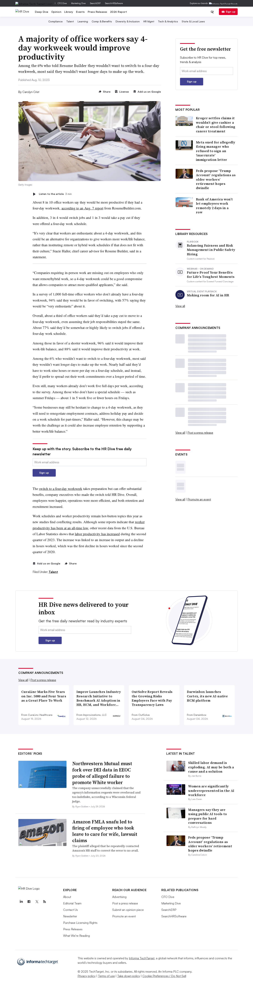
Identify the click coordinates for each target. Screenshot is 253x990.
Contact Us (70, 910)
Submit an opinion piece (128, 910)
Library (68, 11)
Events (80, 11)
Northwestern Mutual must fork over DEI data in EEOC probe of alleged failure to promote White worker (102, 773)
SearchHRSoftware (114, 3)
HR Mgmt (148, 21)
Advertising (119, 897)
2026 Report (118, 11)
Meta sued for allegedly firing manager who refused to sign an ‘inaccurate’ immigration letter (215, 151)
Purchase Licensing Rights (80, 923)
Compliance (55, 21)
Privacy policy (87, 976)
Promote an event (199, 499)
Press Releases (97, 11)
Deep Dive (41, 11)
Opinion (56, 11)
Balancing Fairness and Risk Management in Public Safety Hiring (211, 249)
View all (180, 306)
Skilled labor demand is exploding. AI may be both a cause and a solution (211, 767)
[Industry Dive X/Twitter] (37, 902)
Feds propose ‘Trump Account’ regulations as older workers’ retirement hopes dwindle (216, 179)
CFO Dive (62, 3)
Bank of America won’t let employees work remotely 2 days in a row (214, 205)
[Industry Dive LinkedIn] (21, 902)
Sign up (230, 11)
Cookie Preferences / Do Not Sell (164, 976)
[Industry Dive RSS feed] (44, 902)
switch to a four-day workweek (60, 488)
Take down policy (128, 976)
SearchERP (95, 3)
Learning (83, 21)
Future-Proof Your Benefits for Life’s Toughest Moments (210, 274)
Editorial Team (72, 903)
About (67, 897)
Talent (70, 21)
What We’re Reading (76, 935)
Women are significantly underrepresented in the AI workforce (211, 790)
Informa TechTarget (141, 958)
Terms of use (106, 976)
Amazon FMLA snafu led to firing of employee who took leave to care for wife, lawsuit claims (104, 831)
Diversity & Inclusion (128, 21)
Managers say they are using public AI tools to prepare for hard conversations (207, 816)
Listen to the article (55, 194)
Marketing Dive (78, 3)
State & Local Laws (193, 21)
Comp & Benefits (102, 21)
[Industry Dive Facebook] (29, 902)
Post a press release (200, 432)
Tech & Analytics (168, 21)
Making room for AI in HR (208, 295)
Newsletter (70, 916)
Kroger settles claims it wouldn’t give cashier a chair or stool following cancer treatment (215, 124)
